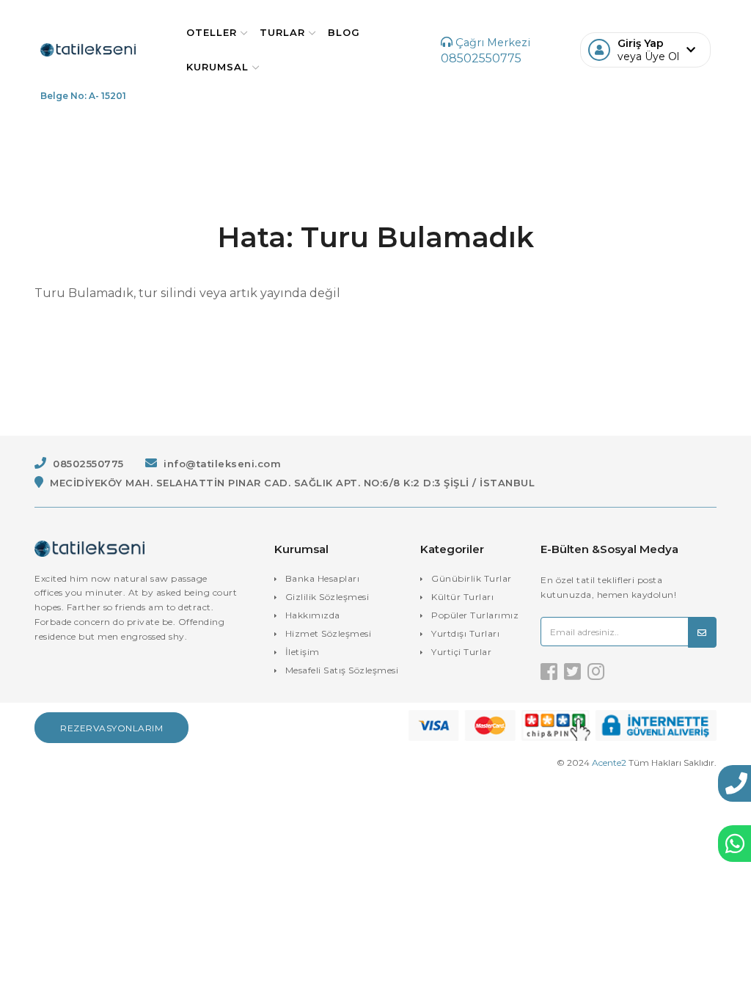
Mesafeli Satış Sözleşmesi (342, 670)
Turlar (282, 32)
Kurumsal (217, 67)
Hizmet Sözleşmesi (328, 633)
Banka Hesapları (322, 578)
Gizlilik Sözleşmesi (327, 596)
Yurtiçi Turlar (461, 651)
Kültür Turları (462, 596)
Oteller (211, 32)
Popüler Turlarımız (475, 615)
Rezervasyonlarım (111, 728)
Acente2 (609, 762)
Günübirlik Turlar (471, 578)
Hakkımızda (312, 615)
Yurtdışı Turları (465, 633)
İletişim (302, 651)
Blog (344, 32)
